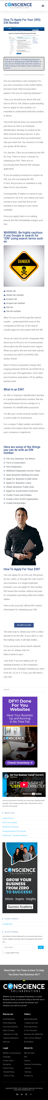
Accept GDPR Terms (12, 953)
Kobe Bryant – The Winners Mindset (14, 835)
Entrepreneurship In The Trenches (14, 831)
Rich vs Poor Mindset (9, 822)
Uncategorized (7, 924)
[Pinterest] (26, 1094)
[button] (43, 6)
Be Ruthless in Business (10, 827)
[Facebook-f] (31, 1094)
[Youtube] (17, 1094)
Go (41, 947)
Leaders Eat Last (8, 818)
